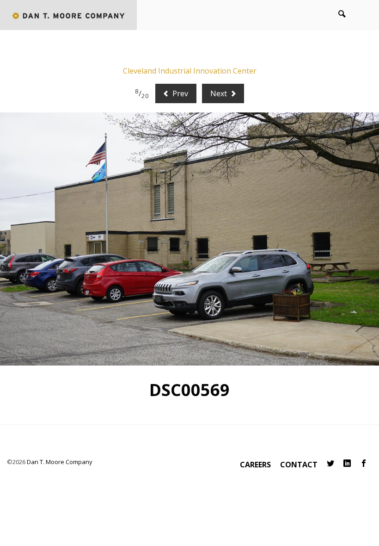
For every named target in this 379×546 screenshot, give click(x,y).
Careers (255, 464)
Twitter (330, 463)
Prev (179, 93)
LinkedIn (347, 463)
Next (219, 93)
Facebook (363, 463)
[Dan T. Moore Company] (68, 15)
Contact (299, 464)
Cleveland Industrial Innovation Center (190, 71)
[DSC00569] (189, 239)
